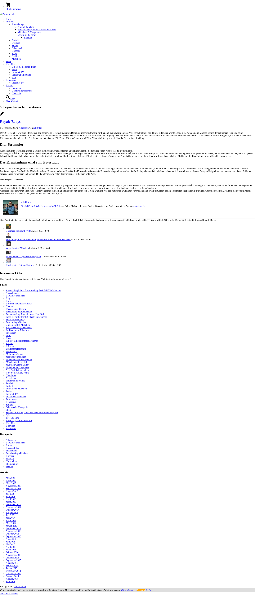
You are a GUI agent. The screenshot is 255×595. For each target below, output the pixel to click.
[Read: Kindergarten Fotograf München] (8, 262)
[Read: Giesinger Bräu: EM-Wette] (8, 228)
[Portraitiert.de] (7, 14)
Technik (9, 466)
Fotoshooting (12, 450)
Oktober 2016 (12, 533)
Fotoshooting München (17, 453)
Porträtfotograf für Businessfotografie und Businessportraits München (38, 239)
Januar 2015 (11, 568)
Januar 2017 (11, 525)
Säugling (10, 404)
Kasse (9, 338)
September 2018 (13, 488)
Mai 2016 (10, 544)
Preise (9, 391)
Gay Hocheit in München (18, 325)
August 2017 (12, 512)
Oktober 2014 (12, 576)
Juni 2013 (10, 581)
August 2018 (12, 491)
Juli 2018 (10, 494)
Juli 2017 (10, 515)
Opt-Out (149, 590)
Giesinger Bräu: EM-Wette (18, 231)
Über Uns (10, 423)
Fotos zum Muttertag (15, 319)
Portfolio (10, 383)
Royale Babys (10, 122)
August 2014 (12, 579)
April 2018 (11, 499)
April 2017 (11, 520)
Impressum (11, 333)
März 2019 (11, 483)
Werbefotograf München (17, 248)
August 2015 (12, 563)
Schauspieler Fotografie (17, 407)
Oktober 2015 (12, 557)
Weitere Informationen (129, 590)
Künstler (10, 346)
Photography (12, 464)
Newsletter (11, 375)
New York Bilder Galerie (17, 370)
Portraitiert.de (20, 586)
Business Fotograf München (19, 303)
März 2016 (11, 549)
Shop (8, 410)
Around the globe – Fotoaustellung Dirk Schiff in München (33, 290)
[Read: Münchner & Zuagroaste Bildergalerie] (8, 254)
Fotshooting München (16, 322)
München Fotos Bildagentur (19, 359)
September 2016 (13, 536)
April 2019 (11, 480)
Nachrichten (11, 461)
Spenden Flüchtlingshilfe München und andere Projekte (32, 412)
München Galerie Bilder (17, 362)
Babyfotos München (15, 295)
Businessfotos (12, 448)
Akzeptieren (141, 590)
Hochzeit (10, 456)
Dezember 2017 (13, 504)
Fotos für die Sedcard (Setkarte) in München (26, 317)
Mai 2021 (10, 478)
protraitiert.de (139, 206)
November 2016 (13, 531)
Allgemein (24, 128)
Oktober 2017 (12, 510)
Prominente (11, 399)
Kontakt (9, 343)
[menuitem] (130, 19)
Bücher (9, 445)
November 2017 (13, 507)
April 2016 (11, 547)
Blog (8, 298)
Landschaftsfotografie (16, 349)
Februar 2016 (12, 552)
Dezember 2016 (13, 528)
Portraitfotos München (16, 388)
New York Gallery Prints (17, 372)
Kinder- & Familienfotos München (22, 341)
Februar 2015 (12, 565)
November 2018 (13, 486)
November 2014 (13, 573)
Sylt (8, 415)
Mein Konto (11, 351)
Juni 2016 (10, 541)
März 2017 (11, 523)
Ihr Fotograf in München (17, 330)
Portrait (9, 386)
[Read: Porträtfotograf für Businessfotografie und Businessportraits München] (8, 237)
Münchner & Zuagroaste (17, 367)
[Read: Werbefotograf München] (8, 245)
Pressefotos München (16, 396)
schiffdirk (37, 128)
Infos (8, 335)
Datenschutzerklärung (16, 309)
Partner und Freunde (15, 380)
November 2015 (13, 555)
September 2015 (13, 560)
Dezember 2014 (13, 571)
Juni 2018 (10, 496)
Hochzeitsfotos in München (19, 327)
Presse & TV (12, 394)
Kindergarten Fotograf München (21, 265)
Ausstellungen (12, 293)
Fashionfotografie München (19, 311)
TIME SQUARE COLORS (19, 420)
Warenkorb (11, 428)
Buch (8, 301)
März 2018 (11, 502)
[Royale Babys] (2, 115)
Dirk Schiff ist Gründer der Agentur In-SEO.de (41, 206)
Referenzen (11, 402)
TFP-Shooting (12, 418)
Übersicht (10, 426)
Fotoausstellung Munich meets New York (25, 314)
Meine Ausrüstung (14, 354)
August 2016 (12, 539)
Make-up (10, 458)
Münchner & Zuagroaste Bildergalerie (23, 256)
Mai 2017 (10, 517)
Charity (9, 306)
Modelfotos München (16, 356)
